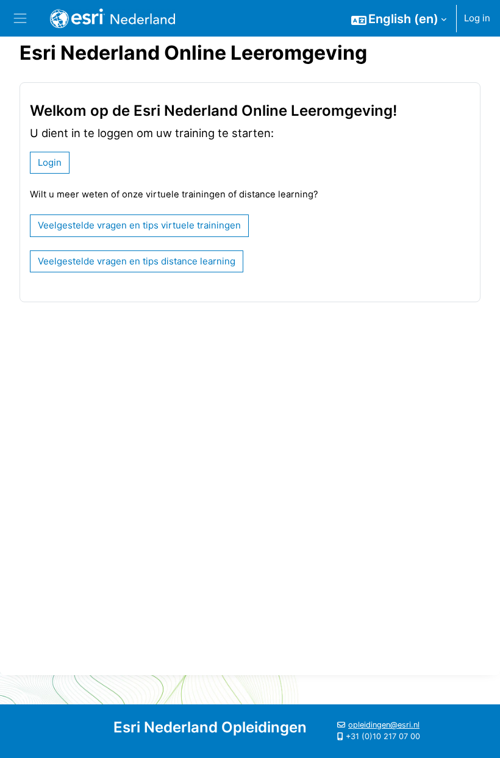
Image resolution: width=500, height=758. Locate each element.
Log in (477, 18)
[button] (399, 19)
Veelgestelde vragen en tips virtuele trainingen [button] (139, 225)
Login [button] (50, 162)
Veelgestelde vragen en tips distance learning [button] (136, 261)
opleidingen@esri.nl (384, 724)
